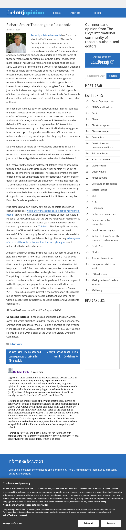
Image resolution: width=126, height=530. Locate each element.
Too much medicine (102, 258)
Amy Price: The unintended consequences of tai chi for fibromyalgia (25, 356)
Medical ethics (99, 189)
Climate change (100, 131)
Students (96, 252)
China (95, 119)
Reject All (88, 523)
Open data (97, 208)
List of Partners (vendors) (15, 515)
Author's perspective (103, 101)
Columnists (98, 137)
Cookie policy (100, 502)
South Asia (97, 246)
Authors (76, 12)
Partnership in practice (104, 214)
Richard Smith (16, 344)
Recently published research (46, 35)
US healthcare (99, 274)
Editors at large (99, 153)
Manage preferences (12, 523)
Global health (99, 165)
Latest (57, 12)
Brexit (95, 113)
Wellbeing (97, 290)
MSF (94, 195)
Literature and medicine (104, 183)
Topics (98, 12)
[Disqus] (43, 407)
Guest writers (99, 171)
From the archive (101, 159)
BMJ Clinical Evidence (103, 107)
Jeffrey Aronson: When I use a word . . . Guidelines (62, 354)
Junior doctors (99, 177)
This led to (44, 226)
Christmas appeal (101, 125)
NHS (94, 202)
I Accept (111, 523)
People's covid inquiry (103, 230)
